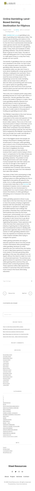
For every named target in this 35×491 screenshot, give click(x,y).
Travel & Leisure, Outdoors (11, 426)
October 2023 (7, 356)
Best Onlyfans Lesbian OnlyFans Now (13, 332)
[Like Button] (17, 31)
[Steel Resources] (10, 3)
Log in (4, 447)
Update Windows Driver (10, 430)
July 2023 (5, 361)
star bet (25, 184)
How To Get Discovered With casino (13, 327)
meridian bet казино (12, 35)
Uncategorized (9, 31)
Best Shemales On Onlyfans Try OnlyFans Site (15, 334)
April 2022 (5, 382)
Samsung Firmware (9, 425)
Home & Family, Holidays (10, 413)
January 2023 (7, 372)
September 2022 (7, 377)
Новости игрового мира (10, 436)
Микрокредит (7, 435)
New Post (6, 416)
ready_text (6, 423)
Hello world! (7, 411)
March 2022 (6, 383)
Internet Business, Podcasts (11, 414)
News (4, 418)
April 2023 (5, 366)
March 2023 (6, 368)
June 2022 (6, 380)
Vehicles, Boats (7, 431)
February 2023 (7, 370)
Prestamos (6, 421)
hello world (7, 409)
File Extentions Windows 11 (11, 406)
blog (4, 404)
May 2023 (6, 365)
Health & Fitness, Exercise (10, 408)
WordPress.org (7, 452)
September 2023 (7, 358)
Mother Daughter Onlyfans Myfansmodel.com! (16, 329)
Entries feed (6, 449)
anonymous (6, 403)
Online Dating (7, 419)
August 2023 (6, 360)
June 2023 (6, 363)
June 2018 (6, 385)
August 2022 (6, 378)
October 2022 (7, 375)
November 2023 (7, 355)
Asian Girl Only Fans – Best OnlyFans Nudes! (15, 336)
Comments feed (7, 451)
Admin (17, 30)
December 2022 (7, 373)
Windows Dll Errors (9, 433)
